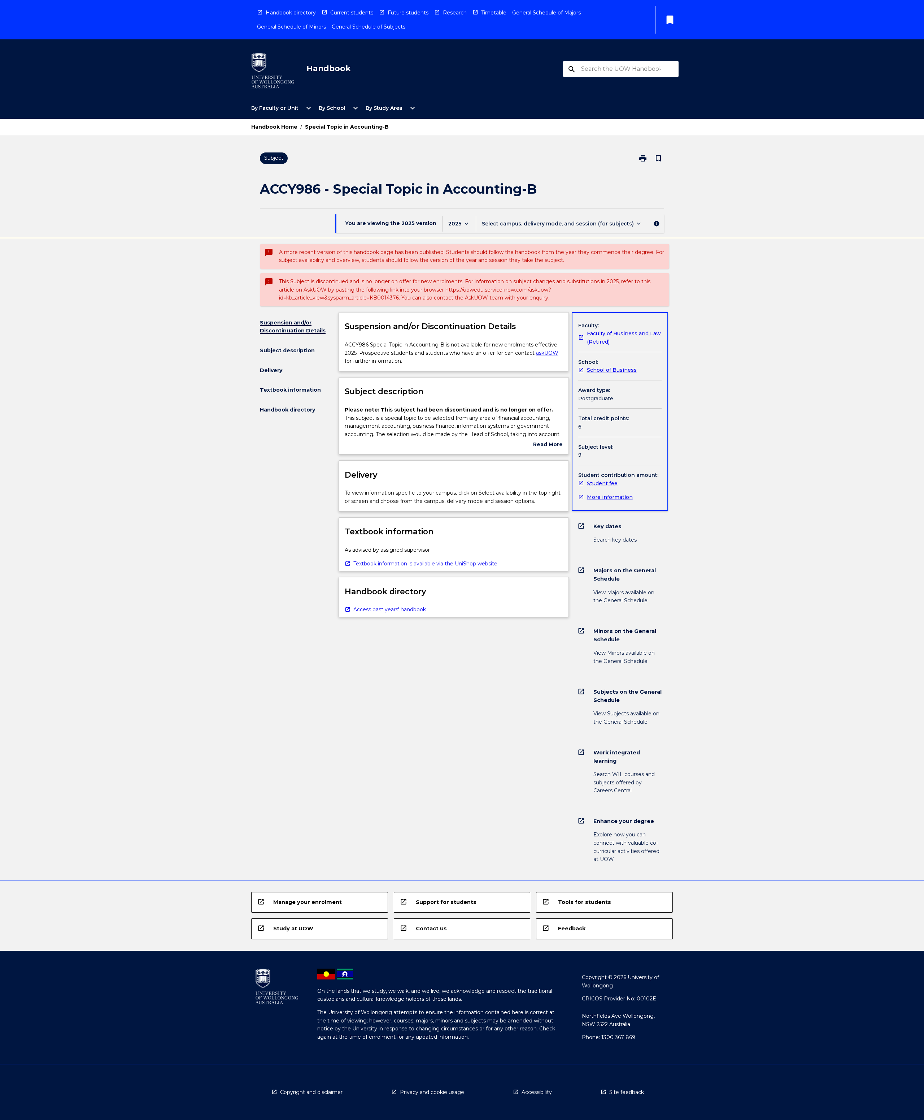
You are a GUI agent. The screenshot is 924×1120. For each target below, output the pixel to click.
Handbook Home (274, 127)
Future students (408, 12)
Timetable (493, 12)
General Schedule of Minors (291, 26)
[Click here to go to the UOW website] (273, 72)
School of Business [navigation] (612, 370)
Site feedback (626, 1092)
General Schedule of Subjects (368, 26)
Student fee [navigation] (602, 483)
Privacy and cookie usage (432, 1092)
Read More (548, 445)
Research (455, 12)
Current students (351, 12)
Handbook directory (291, 12)
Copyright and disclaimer (311, 1092)
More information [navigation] (610, 497)
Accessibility (537, 1092)
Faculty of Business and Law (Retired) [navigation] (624, 337)
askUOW (547, 353)
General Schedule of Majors (546, 12)
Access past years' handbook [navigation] (389, 609)
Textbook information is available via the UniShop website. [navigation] (425, 563)
